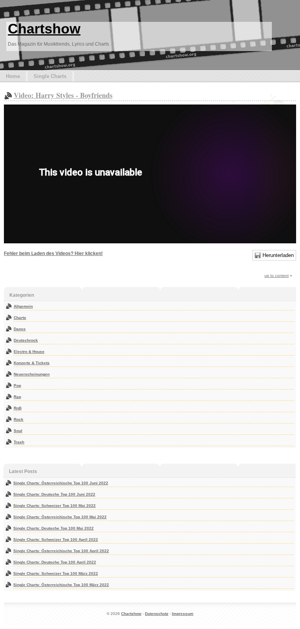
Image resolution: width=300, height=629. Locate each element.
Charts (20, 317)
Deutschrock (26, 340)
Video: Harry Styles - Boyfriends (63, 95)
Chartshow (44, 29)
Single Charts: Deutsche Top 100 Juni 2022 (54, 494)
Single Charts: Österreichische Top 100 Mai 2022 (60, 517)
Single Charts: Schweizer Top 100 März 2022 (55, 573)
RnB (17, 408)
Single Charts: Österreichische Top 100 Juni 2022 (60, 483)
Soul (18, 431)
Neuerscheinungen (32, 374)
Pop (17, 385)
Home (13, 76)
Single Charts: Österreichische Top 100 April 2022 (61, 551)
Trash (19, 442)
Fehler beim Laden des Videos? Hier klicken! (53, 253)
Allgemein (23, 306)
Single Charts (50, 76)
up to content (276, 275)
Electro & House (29, 351)
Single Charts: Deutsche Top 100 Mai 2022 (53, 528)
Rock (18, 419)
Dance (20, 329)
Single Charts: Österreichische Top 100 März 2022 (61, 585)
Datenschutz (156, 613)
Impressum (182, 613)
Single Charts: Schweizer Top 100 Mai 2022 (54, 505)
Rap (17, 397)
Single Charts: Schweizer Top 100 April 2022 (55, 539)
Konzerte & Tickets (32, 363)
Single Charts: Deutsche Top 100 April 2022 (54, 562)
